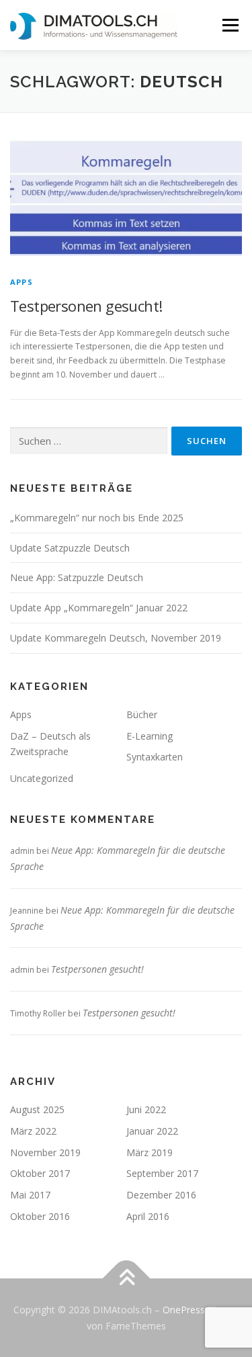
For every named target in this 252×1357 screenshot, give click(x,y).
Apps (21, 282)
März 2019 (149, 1152)
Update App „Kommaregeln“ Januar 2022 (98, 607)
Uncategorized (41, 778)
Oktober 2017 (40, 1173)
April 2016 (147, 1216)
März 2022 (33, 1131)
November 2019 (45, 1152)
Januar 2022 (152, 1131)
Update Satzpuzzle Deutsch (70, 547)
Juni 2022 (146, 1109)
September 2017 (162, 1173)
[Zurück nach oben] (126, 1278)
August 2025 (37, 1109)
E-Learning (149, 736)
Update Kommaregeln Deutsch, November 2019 (115, 637)
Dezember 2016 (161, 1194)
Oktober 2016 (40, 1216)
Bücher (141, 714)
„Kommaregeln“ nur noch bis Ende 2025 (96, 517)
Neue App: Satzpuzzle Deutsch (76, 577)
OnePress (184, 1309)
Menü (229, 25)
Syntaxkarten (154, 756)
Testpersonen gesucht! (86, 306)
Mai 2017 (30, 1194)
